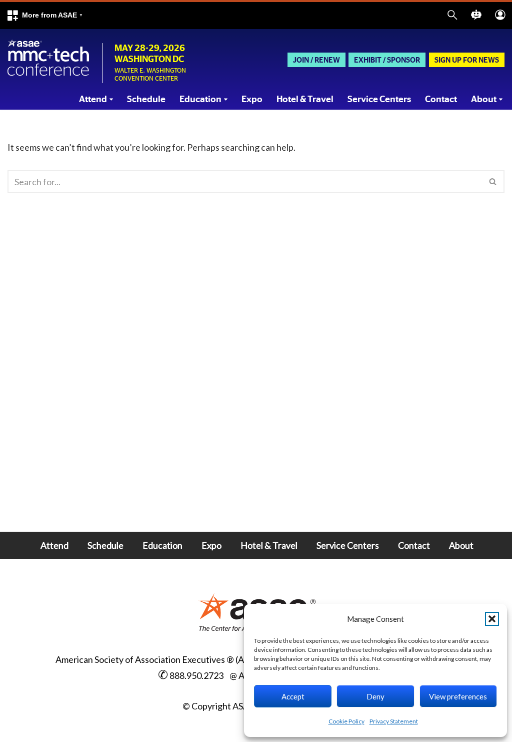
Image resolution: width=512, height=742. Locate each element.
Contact (441, 99)
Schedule (146, 99)
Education (162, 545)
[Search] (493, 181)
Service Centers (379, 99)
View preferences (458, 696)
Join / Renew (316, 60)
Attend (54, 545)
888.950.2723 (197, 675)
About (461, 545)
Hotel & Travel (305, 99)
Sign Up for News (466, 60)
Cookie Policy (346, 721)
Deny (375, 696)
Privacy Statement (394, 721)
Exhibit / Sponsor (387, 60)
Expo (252, 99)
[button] (44, 15)
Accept (293, 696)
